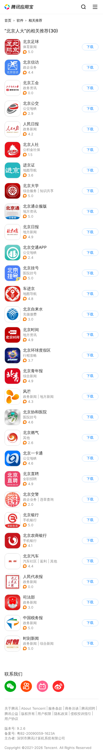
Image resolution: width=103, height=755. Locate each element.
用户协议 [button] (11, 718)
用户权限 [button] (44, 713)
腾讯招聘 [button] (88, 708)
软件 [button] (20, 20)
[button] (19, 7)
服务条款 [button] (55, 708)
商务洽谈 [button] (72, 708)
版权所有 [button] (28, 713)
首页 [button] (7, 20)
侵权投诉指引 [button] (81, 713)
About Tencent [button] (33, 708)
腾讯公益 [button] (11, 713)
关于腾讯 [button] (11, 708)
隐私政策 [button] (61, 713)
